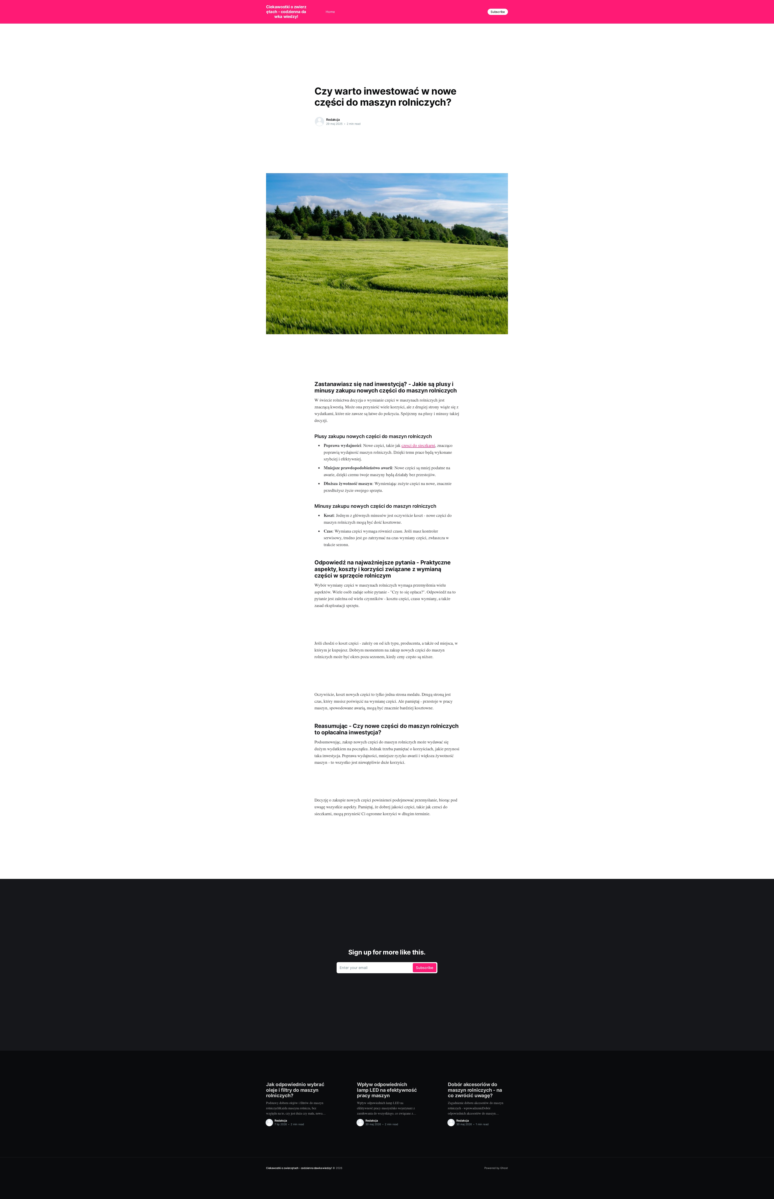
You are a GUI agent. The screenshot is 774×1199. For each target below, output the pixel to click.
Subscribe (498, 12)
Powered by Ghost (496, 1168)
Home (330, 12)
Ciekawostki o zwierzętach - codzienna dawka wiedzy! (286, 11)
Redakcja (333, 120)
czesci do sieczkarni (418, 445)
